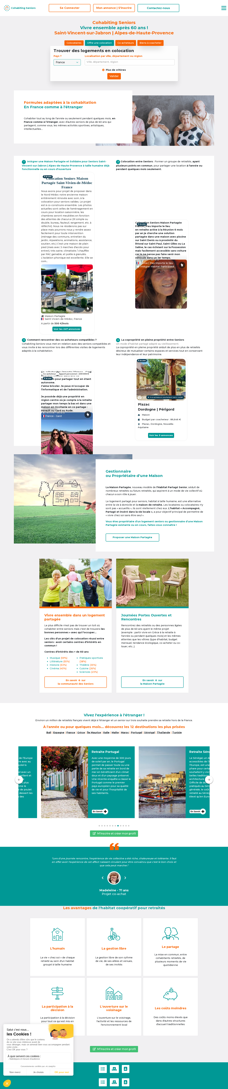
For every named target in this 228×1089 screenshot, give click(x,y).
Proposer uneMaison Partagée (132, 537)
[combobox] (130, 62)
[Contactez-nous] (126, 1069)
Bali (48, 732)
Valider (114, 76)
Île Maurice (94, 732)
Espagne (58, 732)
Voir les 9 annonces (161, 435)
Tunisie (177, 732)
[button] (65, 782)
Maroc (125, 732)
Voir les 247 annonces (67, 329)
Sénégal (149, 732)
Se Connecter (69, 8)
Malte (115, 732)
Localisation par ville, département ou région (113, 56)
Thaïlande (163, 732)
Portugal (136, 732)
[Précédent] (19, 780)
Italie (106, 732)
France (70, 732)
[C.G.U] (103, 1069)
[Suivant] (209, 780)
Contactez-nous (158, 8)
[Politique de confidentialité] (114, 1069)
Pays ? (58, 56)
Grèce (81, 732)
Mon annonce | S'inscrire (114, 8)
